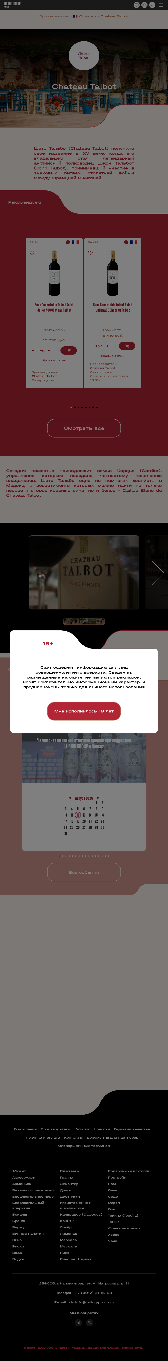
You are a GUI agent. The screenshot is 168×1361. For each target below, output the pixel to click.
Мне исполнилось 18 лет (84, 711)
